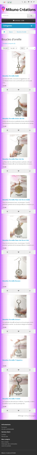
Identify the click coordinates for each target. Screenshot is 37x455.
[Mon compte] (25, 2)
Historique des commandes (9, 444)
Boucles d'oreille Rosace (11, 281)
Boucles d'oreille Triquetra (12, 360)
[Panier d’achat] (31, 2)
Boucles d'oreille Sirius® (11, 319)
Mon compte (5, 442)
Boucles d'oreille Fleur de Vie (13, 159)
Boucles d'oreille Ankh (11, 76)
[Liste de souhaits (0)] (28, 2)
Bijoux (11, 32)
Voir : (22, 48)
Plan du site (4, 436)
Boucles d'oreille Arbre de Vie (13, 118)
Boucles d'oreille (21, 32)
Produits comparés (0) (9, 43)
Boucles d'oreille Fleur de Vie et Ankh (16, 200)
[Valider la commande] (34, 2)
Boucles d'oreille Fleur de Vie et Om (16, 240)
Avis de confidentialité (7, 429)
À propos (4, 427)
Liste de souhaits (6, 446)
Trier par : (5, 48)
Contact (3, 434)
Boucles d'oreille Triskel (11, 399)
